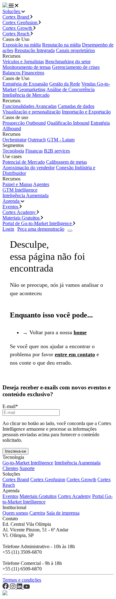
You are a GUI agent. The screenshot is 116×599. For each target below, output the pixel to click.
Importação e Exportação (86, 111)
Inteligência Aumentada (25, 195)
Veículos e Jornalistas (23, 61)
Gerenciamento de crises (76, 67)
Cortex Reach (16, 33)
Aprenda (11, 201)
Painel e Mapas (17, 184)
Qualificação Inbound (68, 123)
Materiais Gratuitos (21, 217)
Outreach (37, 139)
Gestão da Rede (64, 84)
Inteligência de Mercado (25, 95)
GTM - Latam (61, 139)
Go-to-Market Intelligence (27, 462)
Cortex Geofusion (20, 22)
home (80, 332)
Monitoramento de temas (26, 67)
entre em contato (75, 354)
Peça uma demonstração (40, 229)
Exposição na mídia (21, 44)
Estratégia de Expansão (25, 84)
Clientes (10, 468)
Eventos (10, 206)
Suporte (27, 468)
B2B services (57, 150)
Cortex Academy (19, 212)
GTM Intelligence (19, 190)
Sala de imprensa (62, 513)
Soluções (11, 11)
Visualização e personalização (31, 111)
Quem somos (15, 513)
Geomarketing (31, 89)
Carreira (37, 513)
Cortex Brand (16, 17)
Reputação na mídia (61, 44)
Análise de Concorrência (70, 89)
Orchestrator (14, 139)
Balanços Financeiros (23, 72)
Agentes (41, 184)
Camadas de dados (76, 106)
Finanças (34, 150)
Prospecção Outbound (24, 123)
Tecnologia (13, 150)
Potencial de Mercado (23, 162)
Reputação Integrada (35, 50)
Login (8, 229)
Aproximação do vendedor (28, 167)
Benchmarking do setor (68, 61)
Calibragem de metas (66, 162)
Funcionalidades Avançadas (29, 106)
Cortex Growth (17, 28)
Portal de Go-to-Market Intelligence (37, 223)
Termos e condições (21, 580)
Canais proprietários (75, 50)
